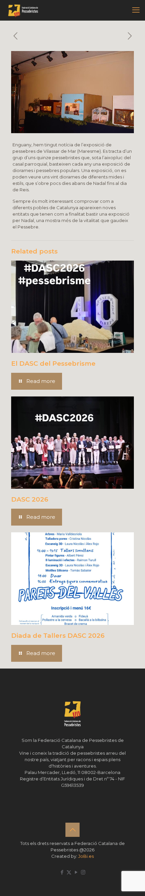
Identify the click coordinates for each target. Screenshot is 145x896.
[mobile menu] (136, 10)
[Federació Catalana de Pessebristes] (23, 10)
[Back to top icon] (72, 830)
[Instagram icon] (83, 872)
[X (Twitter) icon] (68, 872)
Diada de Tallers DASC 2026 (58, 635)
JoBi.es (86, 856)
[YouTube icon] (76, 872)
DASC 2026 (29, 499)
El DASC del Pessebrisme (53, 363)
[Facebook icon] (61, 872)
